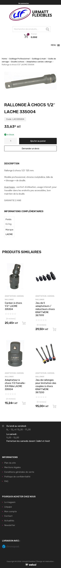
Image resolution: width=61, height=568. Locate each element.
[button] (53, 45)
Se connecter (23, 3)
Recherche (48, 29)
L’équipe (8, 507)
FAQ (6, 481)
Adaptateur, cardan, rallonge (39, 62)
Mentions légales (12, 467)
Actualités (9, 520)
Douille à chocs (17, 62)
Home (4, 59)
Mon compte (10, 511)
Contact (8, 516)
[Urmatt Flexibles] (30, 20)
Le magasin (9, 502)
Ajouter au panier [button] (24, 323)
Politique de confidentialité (17, 476)
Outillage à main (39, 59)
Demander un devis (30, 148)
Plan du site (10, 463)
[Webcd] (30, 565)
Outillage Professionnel (19, 59)
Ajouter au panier (38, 141)
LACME (9, 234)
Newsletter (9, 525)
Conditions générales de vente (19, 472)
